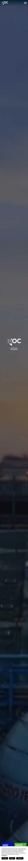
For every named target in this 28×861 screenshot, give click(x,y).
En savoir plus (4, 855)
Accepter (5, 858)
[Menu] (25, 3)
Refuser (12, 858)
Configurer (20, 858)
